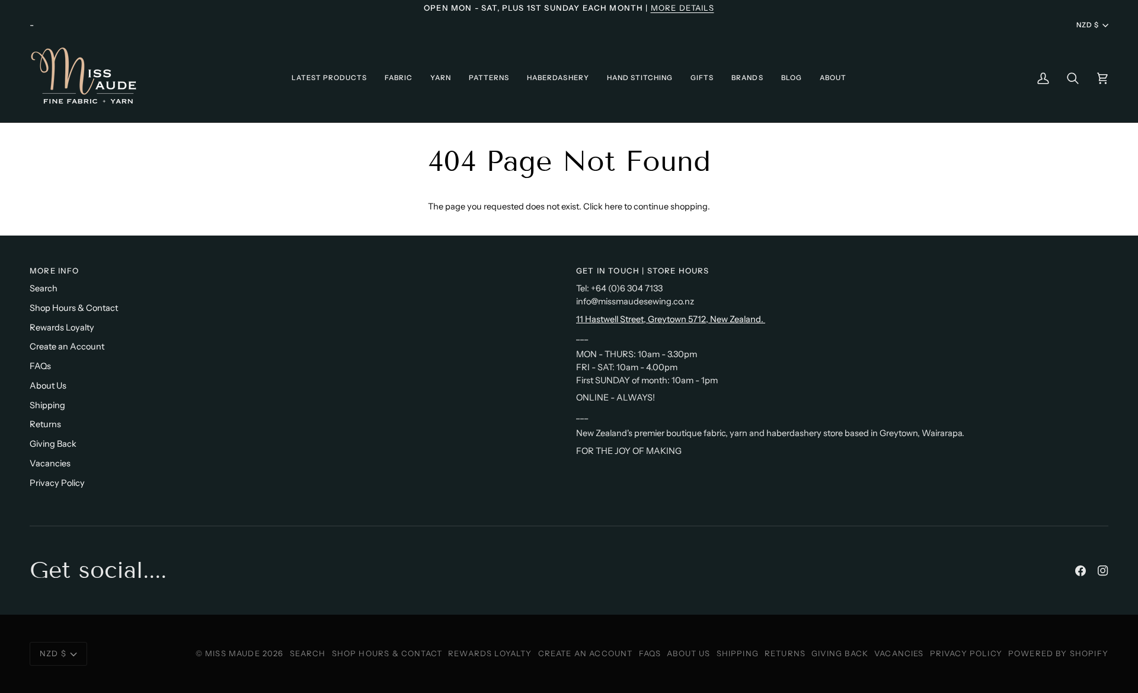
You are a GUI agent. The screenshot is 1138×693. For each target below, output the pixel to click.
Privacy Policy (57, 483)
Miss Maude (232, 653)
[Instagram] (1103, 570)
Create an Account (67, 346)
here (613, 206)
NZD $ (1087, 25)
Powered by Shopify (1058, 653)
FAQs (40, 366)
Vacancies (50, 463)
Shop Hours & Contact (74, 308)
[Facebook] (1080, 570)
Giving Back (53, 443)
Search (43, 288)
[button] (329, 78)
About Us (48, 385)
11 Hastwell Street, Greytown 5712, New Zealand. (670, 319)
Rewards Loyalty (62, 327)
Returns (45, 424)
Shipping (47, 405)
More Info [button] (54, 270)
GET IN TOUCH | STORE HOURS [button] (642, 270)
